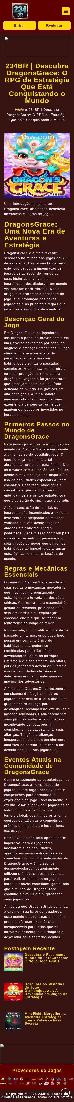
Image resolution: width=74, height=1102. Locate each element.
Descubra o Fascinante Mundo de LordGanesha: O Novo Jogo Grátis (46, 958)
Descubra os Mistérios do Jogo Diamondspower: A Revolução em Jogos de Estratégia (46, 990)
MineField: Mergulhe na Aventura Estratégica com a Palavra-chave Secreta (45, 1018)
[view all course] (65, 1092)
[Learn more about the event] (37, 47)
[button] (66, 11)
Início (19, 109)
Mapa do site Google (55, 1097)
